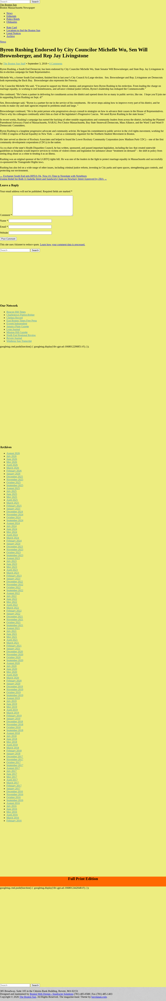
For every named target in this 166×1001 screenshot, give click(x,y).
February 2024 (14, 540)
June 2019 (11, 704)
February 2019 (14, 715)
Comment (6, 215)
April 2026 (12, 465)
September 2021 (14, 625)
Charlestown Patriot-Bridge (20, 314)
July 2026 (11, 456)
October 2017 (13, 762)
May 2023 (11, 567)
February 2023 (14, 575)
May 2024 (11, 532)
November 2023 (14, 549)
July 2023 (11, 561)
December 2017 (14, 756)
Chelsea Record (14, 317)
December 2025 (14, 476)
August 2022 (13, 593)
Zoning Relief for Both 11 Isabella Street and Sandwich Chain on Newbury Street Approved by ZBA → (53, 179)
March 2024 (12, 537)
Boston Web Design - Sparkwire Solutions (51, 994)
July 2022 (11, 596)
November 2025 (14, 479)
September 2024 (14, 520)
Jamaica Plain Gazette (17, 326)
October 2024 (13, 517)
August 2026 (13, 453)
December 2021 (14, 616)
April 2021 (12, 640)
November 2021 (14, 619)
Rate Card (11, 27)
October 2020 (13, 657)
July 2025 (11, 491)
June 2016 (11, 809)
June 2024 (11, 529)
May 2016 (11, 812)
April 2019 (12, 709)
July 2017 (11, 771)
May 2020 (11, 672)
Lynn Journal (13, 329)
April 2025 (12, 500)
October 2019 (13, 692)
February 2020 (14, 680)
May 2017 (11, 777)
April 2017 (12, 779)
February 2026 (14, 470)
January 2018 (13, 753)
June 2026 (11, 459)
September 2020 (14, 660)
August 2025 (13, 488)
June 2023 (11, 564)
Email (4, 226)
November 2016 (14, 794)
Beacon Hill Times (16, 312)
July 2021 (11, 631)
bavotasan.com (99, 996)
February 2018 (14, 750)
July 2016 (11, 806)
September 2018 (14, 730)
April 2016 (12, 814)
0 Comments (55, 63)
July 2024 (11, 526)
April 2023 (12, 570)
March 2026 (12, 467)
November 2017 (14, 759)
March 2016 (12, 817)
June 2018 (11, 739)
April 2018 (12, 744)
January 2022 (13, 613)
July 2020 (11, 666)
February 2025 (14, 505)
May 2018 (11, 742)
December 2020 (14, 651)
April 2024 (12, 535)
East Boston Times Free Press (21, 320)
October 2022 (13, 587)
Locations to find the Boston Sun (23, 30)
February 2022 (14, 610)
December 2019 (14, 686)
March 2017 (12, 782)
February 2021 (14, 645)
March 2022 (12, 607)
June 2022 (11, 599)
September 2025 (14, 485)
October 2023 (13, 552)
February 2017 (14, 785)
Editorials (11, 16)
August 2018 (13, 733)
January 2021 (13, 648)
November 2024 (14, 514)
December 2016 (14, 791)
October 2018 (13, 727)
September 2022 (14, 590)
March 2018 (12, 747)
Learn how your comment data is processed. (62, 244)
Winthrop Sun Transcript (19, 341)
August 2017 (13, 768)
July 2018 (11, 736)
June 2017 (11, 774)
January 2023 (13, 578)
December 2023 (14, 546)
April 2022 (12, 605)
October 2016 (13, 797)
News (9, 13)
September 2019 (14, 695)
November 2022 (14, 584)
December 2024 (14, 511)
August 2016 (13, 803)
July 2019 (11, 701)
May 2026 (11, 462)
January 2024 (13, 543)
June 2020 (11, 669)
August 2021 (13, 628)
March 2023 (12, 572)
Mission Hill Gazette (17, 332)
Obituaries (11, 22)
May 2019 (11, 707)
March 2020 (12, 677)
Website (4, 232)
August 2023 (13, 558)
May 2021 (11, 637)
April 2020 (12, 674)
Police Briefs (13, 19)
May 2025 (11, 497)
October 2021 (13, 622)
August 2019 (13, 698)
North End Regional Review (21, 335)
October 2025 (13, 482)
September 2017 (14, 765)
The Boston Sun (8, 4)
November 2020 (14, 654)
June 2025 (11, 494)
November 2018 (14, 724)
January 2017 (13, 788)
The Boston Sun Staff (14, 63)
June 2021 (11, 634)
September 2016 (14, 800)
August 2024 (13, 523)
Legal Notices (13, 33)
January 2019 (13, 718)
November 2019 (14, 689)
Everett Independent (16, 323)
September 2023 (14, 555)
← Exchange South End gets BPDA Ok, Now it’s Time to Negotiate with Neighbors (43, 176)
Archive (10, 36)
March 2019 (12, 712)
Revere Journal (14, 338)
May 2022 (11, 602)
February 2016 (14, 820)
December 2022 (14, 581)
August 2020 (13, 663)
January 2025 (13, 508)
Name (4, 220)
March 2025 (12, 502)
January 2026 (13, 473)
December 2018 (14, 721)
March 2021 (12, 642)
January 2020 (13, 683)
